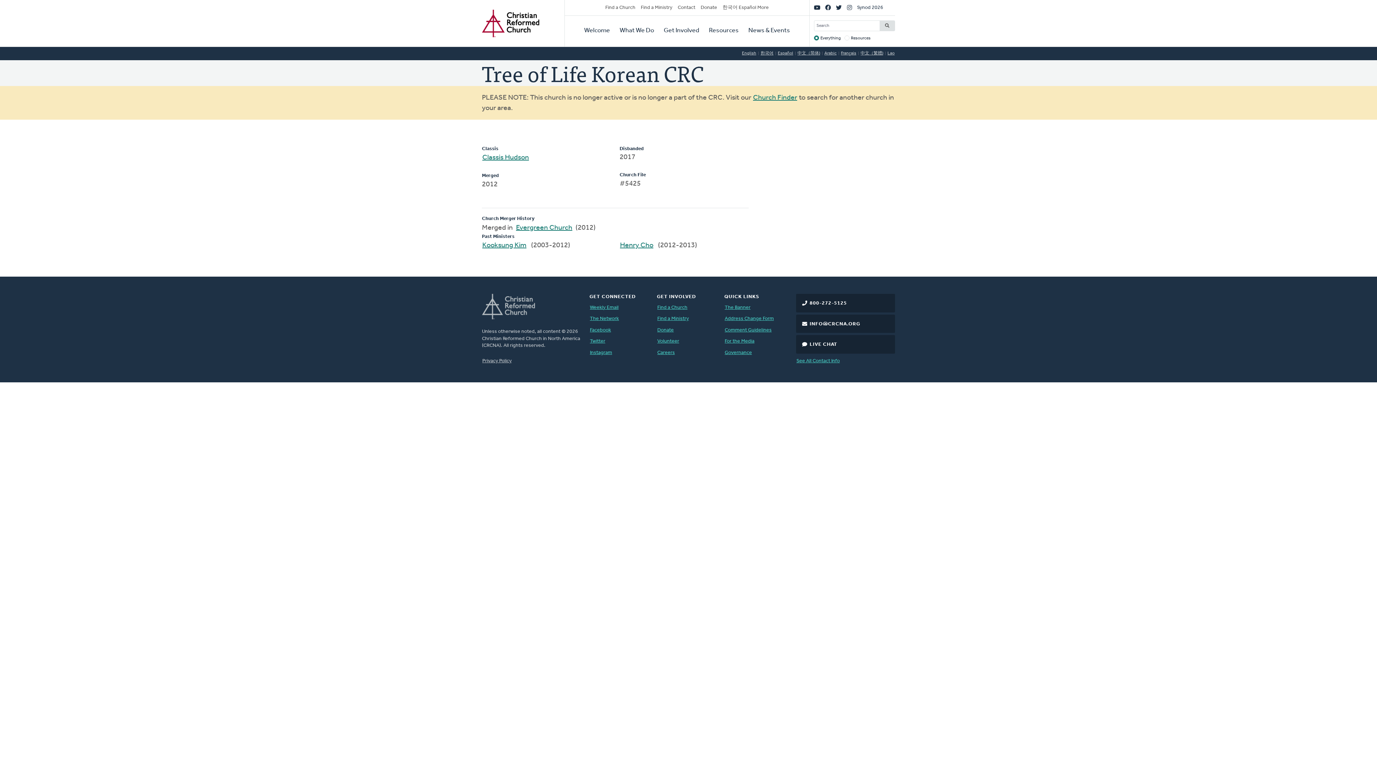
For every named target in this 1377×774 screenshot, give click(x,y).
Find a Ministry (656, 7)
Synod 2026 (870, 7)
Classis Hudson (505, 157)
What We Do (637, 31)
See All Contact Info (818, 361)
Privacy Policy (497, 361)
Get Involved (681, 31)
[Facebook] (828, 8)
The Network (604, 318)
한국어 (767, 53)
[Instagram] (849, 8)
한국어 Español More (746, 7)
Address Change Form (749, 318)
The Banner (738, 307)
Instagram (601, 352)
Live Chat (823, 344)
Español (785, 53)
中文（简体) (809, 53)
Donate (709, 7)
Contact (686, 7)
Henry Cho (636, 245)
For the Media (739, 341)
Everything (830, 38)
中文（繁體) (872, 53)
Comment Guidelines (748, 330)
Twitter (597, 341)
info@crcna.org (835, 324)
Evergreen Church (544, 227)
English (749, 53)
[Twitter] (839, 8)
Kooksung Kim (504, 245)
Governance (738, 352)
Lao (891, 53)
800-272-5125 (828, 303)
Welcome (597, 31)
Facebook (600, 330)
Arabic (830, 53)
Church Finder (775, 97)
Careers (666, 352)
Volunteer (668, 341)
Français (848, 53)
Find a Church (620, 7)
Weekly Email (604, 307)
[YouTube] (817, 8)
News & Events (769, 31)
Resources (724, 31)
